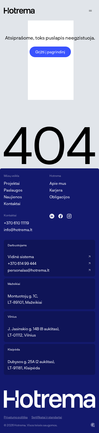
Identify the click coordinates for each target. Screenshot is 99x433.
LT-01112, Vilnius (22, 335)
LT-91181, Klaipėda (24, 367)
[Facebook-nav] (60, 216)
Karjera (56, 190)
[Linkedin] (52, 216)
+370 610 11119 (16, 222)
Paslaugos (13, 190)
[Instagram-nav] (69, 216)
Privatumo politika (16, 417)
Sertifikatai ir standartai (46, 417)
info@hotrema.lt (18, 229)
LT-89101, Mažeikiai (25, 302)
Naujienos (13, 196)
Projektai (12, 183)
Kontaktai (12, 203)
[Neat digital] (92, 424)
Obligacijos (60, 196)
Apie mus (58, 183)
